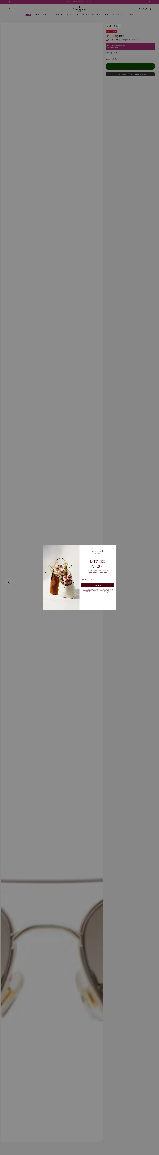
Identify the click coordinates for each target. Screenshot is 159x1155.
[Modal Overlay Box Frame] (79, 577)
